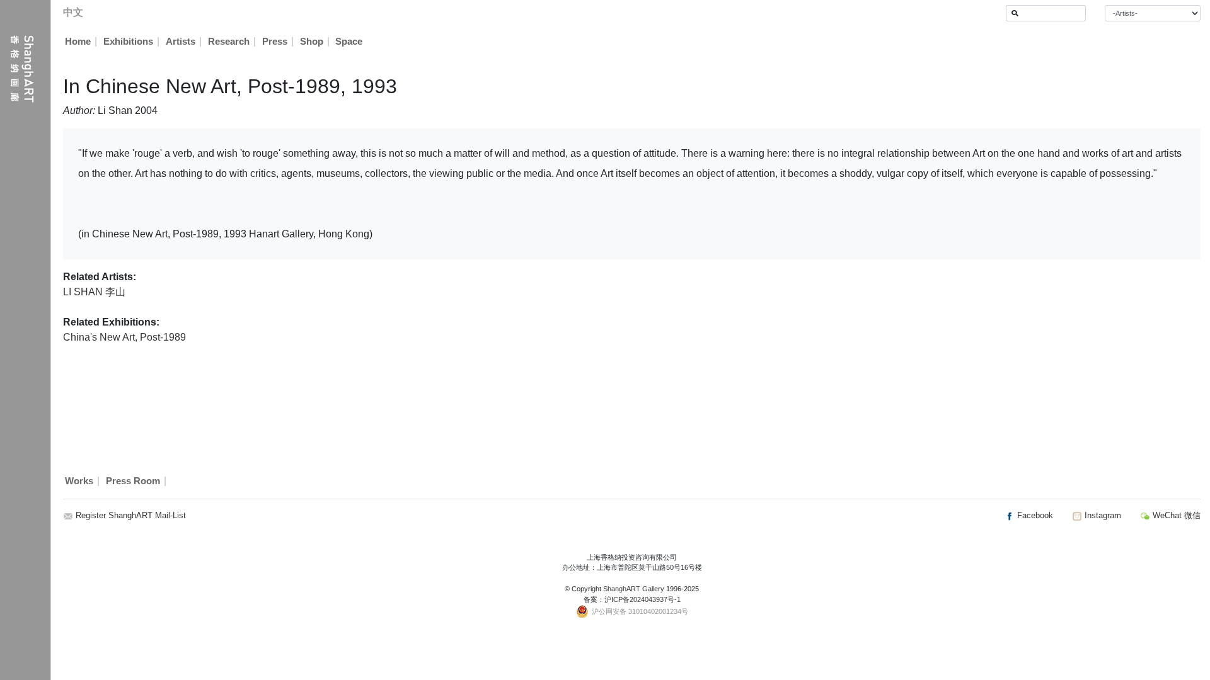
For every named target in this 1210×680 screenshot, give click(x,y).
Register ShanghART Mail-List (131, 515)
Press (274, 42)
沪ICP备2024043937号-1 (642, 599)
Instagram (1101, 515)
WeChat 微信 (1175, 515)
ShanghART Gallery (633, 588)
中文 (73, 12)
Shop (311, 42)
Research (229, 42)
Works (79, 481)
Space (348, 42)
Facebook (1034, 515)
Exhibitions (128, 42)
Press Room (133, 481)
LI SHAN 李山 (94, 291)
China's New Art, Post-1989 (124, 337)
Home (78, 42)
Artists (180, 42)
